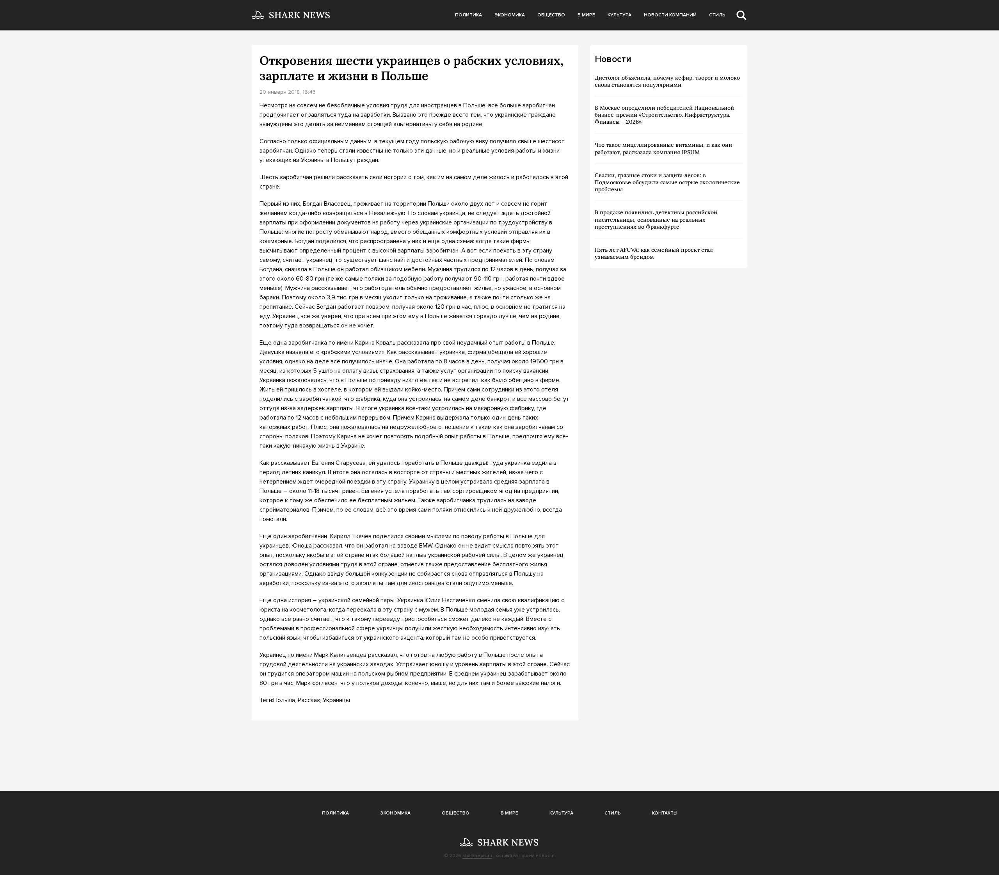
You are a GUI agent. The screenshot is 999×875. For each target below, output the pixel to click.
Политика (468, 15)
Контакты (664, 813)
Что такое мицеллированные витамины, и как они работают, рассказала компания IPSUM (663, 148)
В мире (586, 15)
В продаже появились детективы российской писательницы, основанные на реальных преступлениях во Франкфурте (656, 219)
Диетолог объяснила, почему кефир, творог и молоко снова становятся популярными (667, 81)
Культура (619, 15)
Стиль (717, 15)
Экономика (509, 15)
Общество (551, 15)
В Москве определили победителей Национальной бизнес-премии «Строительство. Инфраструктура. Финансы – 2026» (664, 114)
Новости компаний (670, 15)
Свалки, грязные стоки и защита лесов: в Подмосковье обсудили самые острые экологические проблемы (667, 182)
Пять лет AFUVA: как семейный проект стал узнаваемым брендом (654, 253)
